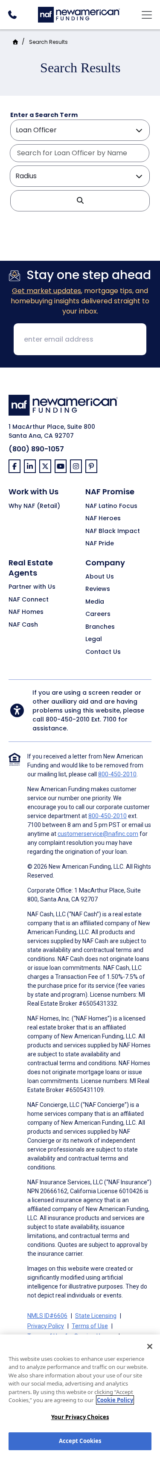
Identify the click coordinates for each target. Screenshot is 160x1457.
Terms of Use (90, 1326)
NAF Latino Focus (111, 506)
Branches (100, 627)
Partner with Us (32, 587)
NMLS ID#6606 (47, 1315)
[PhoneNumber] (12, 14)
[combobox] (79, 153)
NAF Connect (29, 600)
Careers (98, 614)
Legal (93, 639)
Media (94, 602)
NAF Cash (23, 625)
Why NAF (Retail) (34, 506)
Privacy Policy (45, 1326)
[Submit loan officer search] (80, 200)
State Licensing (95, 1315)
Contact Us (103, 652)
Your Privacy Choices (80, 1417)
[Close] (149, 1346)
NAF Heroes (103, 518)
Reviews (97, 589)
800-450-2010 (68, 719)
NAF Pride (99, 543)
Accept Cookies (80, 1441)
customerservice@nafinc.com (98, 833)
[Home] (79, 14)
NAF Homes (26, 612)
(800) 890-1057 (36, 449)
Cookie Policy (115, 1400)
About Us (99, 577)
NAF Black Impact (112, 531)
